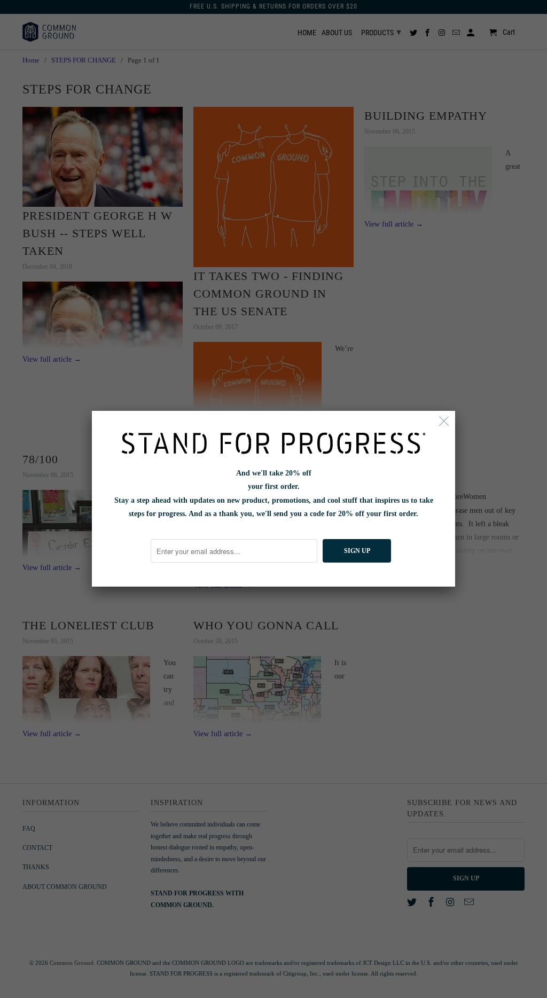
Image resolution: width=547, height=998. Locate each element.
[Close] (444, 421)
